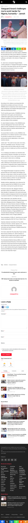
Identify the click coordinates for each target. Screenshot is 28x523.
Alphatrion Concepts (21, 517)
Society (12, 490)
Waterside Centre (21, 482)
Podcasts (12, 483)
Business (3, 474)
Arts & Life (3, 466)
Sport (20, 466)
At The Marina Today (4, 469)
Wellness (21, 484)
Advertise (7, 514)
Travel (20, 476)
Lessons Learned (3, 490)
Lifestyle (6, 6)
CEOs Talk (3, 479)
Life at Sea (12, 466)
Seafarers (12, 488)
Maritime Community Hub (13, 470)
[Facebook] (3, 49)
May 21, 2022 (16, 16)
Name (3, 331)
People (11, 479)
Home (2, 6)
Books (2, 472)
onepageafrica (8, 16)
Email (2, 337)
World (20, 488)
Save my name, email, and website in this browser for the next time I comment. (14, 350)
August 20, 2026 (11, 431)
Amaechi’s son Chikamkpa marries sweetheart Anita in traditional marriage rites (16, 389)
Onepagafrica (6, 517)
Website (3, 343)
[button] (3, 306)
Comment (3, 314)
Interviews (3, 488)
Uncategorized (22, 478)
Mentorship (12, 474)
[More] (23, 49)
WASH (20, 479)
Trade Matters (22, 474)
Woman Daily (22, 486)
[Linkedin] (13, 49)
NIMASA (6, 264)
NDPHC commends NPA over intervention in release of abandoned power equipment (12, 415)
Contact (21, 514)
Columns (3, 481)
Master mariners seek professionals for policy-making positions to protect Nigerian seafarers (16, 381)
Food (2, 486)
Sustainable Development (22, 470)
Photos (11, 481)
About (2, 514)
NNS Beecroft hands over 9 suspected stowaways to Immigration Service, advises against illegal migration (16, 423)
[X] (8, 49)
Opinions (12, 478)
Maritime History (14, 472)
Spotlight (21, 468)
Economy (3, 484)
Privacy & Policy (15, 514)
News (11, 476)
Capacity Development (4, 477)
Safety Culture (13, 487)
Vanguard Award (12, 264)
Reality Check (13, 485)
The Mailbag (22, 472)
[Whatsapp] (18, 49)
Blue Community (4, 471)
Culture (2, 482)
